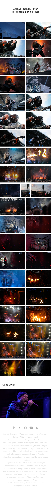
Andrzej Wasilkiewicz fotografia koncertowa (25, 10)
